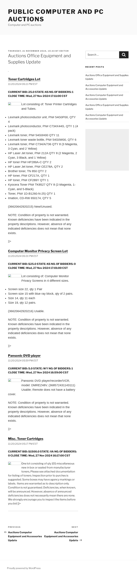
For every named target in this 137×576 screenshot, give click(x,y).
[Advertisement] (107, 150)
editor (64, 51)
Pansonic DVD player (24, 356)
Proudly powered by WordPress (24, 568)
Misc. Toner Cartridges (25, 439)
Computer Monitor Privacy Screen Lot (38, 251)
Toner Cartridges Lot (24, 79)
